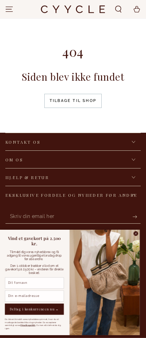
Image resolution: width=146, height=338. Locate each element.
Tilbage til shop (73, 100)
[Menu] (9, 9)
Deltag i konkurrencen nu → (37, 309)
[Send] (137, 216)
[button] (118, 9)
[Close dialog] (139, 233)
